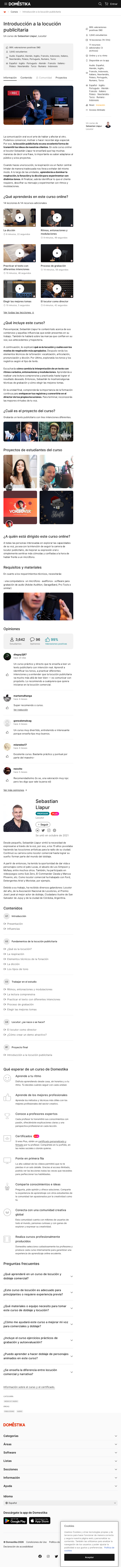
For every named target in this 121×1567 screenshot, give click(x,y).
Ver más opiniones (13, 790)
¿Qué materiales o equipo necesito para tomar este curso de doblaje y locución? (34, 1308)
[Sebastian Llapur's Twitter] (43, 830)
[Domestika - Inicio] (4, 11)
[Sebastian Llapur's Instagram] (49, 830)
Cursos (14, 11)
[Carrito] (106, 3)
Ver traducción (21, 709)
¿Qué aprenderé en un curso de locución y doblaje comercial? (32, 1276)
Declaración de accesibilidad (18, 1546)
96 (38, 47)
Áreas (7, 1444)
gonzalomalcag (23, 720)
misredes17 (20, 744)
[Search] (100, 3)
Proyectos (61, 77)
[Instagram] (48, 1556)
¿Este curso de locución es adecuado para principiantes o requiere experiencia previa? (33, 1292)
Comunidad (45, 77)
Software (9, 1452)
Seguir (44, 824)
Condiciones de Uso (36, 1542)
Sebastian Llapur (27, 36)
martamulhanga (23, 695)
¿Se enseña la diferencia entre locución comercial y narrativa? (30, 1372)
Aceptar (89, 1557)
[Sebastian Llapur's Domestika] (37, 830)
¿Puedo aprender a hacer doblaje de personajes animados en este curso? (36, 1356)
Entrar (114, 3)
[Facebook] (40, 1556)
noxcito (18, 768)
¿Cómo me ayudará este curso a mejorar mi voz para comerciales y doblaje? (35, 1324)
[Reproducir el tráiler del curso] (38, 105)
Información (10, 77)
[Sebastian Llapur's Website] (54, 830)
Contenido (26, 77)
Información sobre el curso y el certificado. (29, 1387)
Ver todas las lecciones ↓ (18, 312)
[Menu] (5, 3)
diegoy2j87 (20, 654)
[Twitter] (56, 1556)
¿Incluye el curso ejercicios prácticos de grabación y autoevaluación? (30, 1340)
